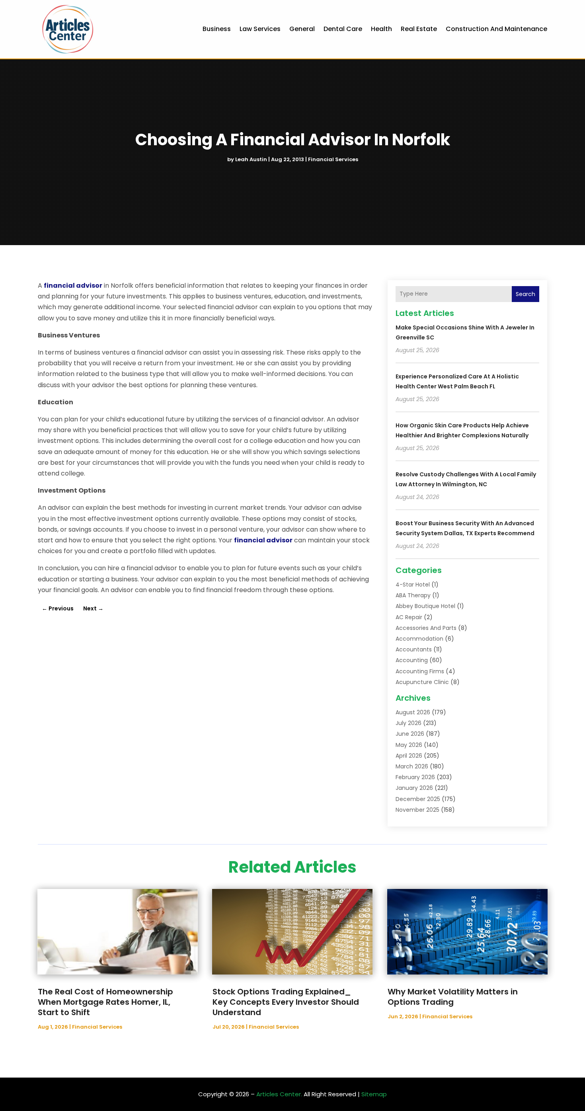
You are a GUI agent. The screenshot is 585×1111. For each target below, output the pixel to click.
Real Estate (419, 28)
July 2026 (408, 723)
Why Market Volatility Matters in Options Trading (453, 997)
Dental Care (343, 28)
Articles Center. (279, 1094)
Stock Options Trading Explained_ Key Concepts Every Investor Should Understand (286, 1002)
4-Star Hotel (413, 585)
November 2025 (417, 810)
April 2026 (409, 756)
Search (525, 294)
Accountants (414, 649)
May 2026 (409, 745)
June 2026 (410, 734)
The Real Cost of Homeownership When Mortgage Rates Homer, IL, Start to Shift (105, 1002)
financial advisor (73, 285)
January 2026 (414, 788)
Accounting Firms (420, 671)
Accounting (412, 660)
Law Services (260, 28)
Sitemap (374, 1094)
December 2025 (418, 799)
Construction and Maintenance (496, 28)
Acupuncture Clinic (422, 682)
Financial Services (333, 159)
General (302, 28)
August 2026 (413, 712)
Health (381, 28)
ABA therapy (413, 595)
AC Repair (409, 617)
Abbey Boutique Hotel (425, 606)
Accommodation (419, 639)
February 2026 (415, 777)
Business (217, 28)
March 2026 (412, 766)
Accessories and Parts (426, 628)
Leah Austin (251, 159)
